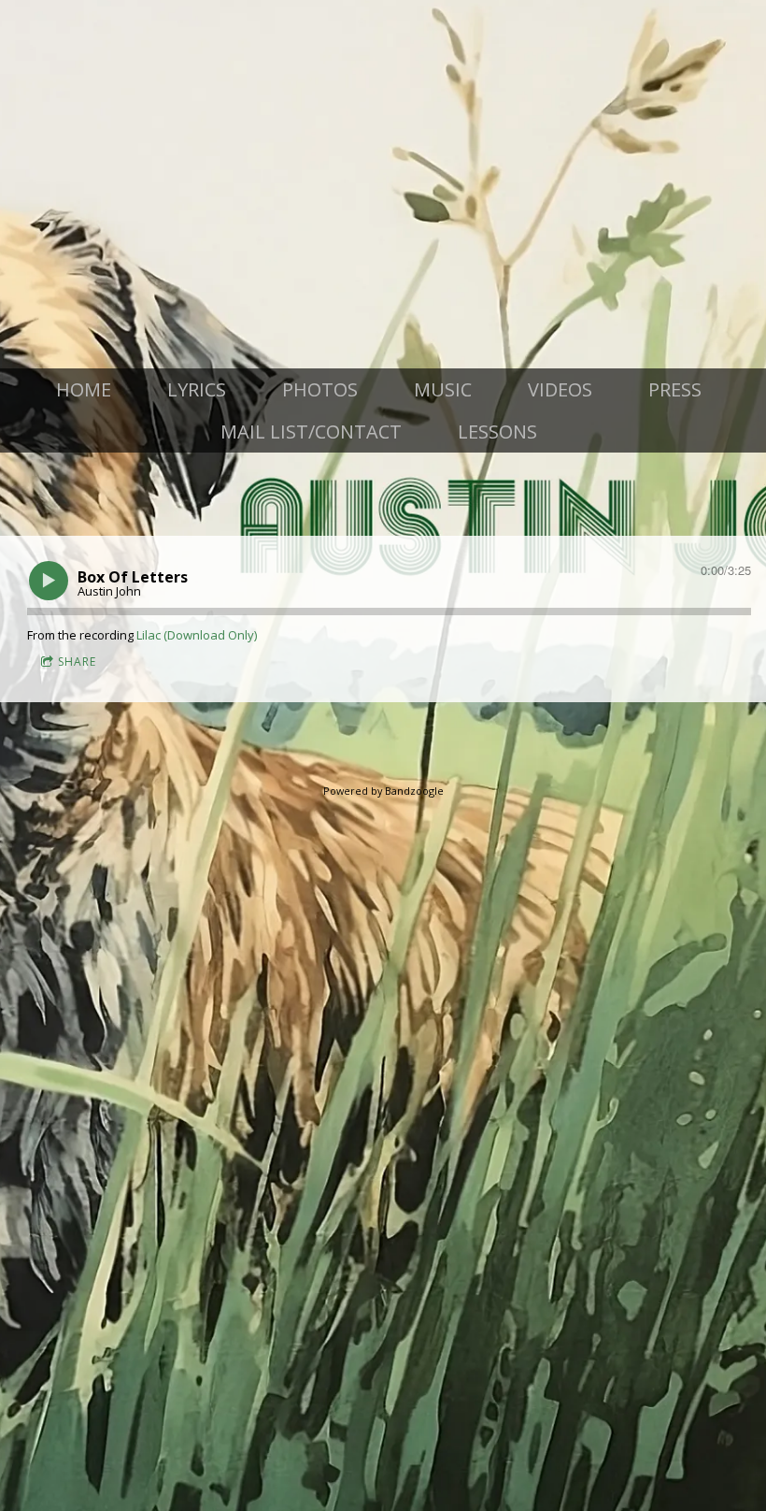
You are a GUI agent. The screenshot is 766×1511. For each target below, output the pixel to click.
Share (77, 661)
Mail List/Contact (311, 431)
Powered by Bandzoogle (383, 791)
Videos (560, 389)
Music (443, 389)
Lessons (497, 431)
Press (675, 389)
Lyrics (196, 389)
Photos (320, 389)
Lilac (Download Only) (196, 634)
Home (83, 389)
